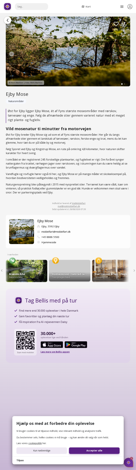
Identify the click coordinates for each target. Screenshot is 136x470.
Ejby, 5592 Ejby (50, 226)
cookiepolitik (35, 443)
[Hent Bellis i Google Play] (76, 344)
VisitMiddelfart (78, 203)
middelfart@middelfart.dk (55, 231)
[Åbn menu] (121, 6)
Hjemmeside (48, 242)
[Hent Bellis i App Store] (52, 344)
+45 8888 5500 (50, 237)
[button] (11, 53)
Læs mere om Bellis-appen (55, 351)
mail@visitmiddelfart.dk (69, 206)
